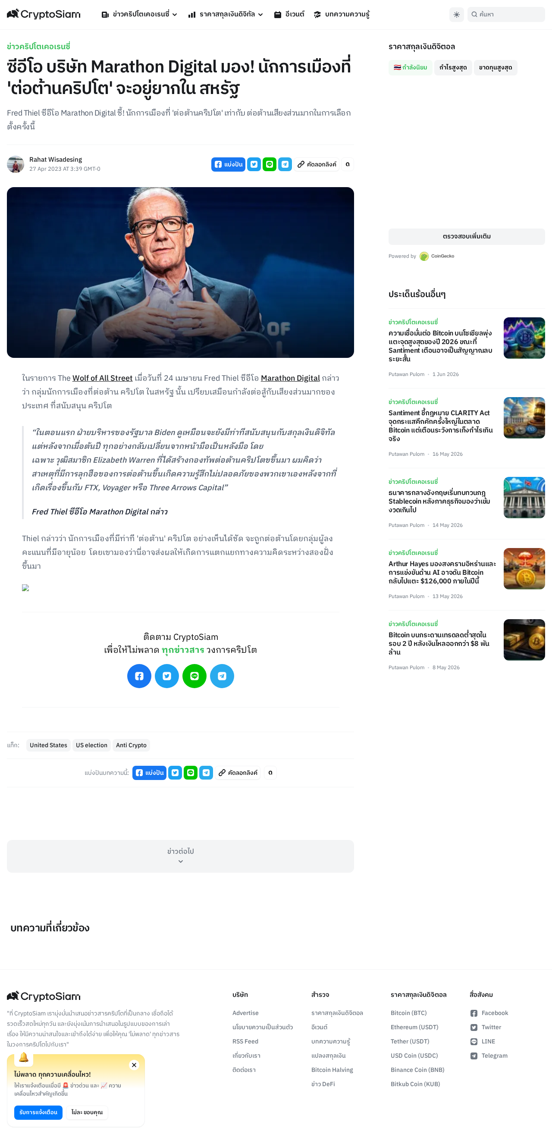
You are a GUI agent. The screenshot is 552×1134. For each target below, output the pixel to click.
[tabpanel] (467, 152)
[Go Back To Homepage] (43, 14)
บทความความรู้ (347, 14)
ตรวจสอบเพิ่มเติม (467, 236)
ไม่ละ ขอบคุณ (87, 1112)
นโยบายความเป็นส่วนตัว (262, 1027)
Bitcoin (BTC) (409, 1013)
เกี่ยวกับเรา (246, 1055)
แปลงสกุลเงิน (328, 1055)
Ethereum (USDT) (415, 1027)
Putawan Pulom (406, 374)
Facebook (495, 1013)
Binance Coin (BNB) (418, 1069)
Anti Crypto (131, 745)
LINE (488, 1041)
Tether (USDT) (410, 1041)
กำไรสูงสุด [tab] (453, 67)
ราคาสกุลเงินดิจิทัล (227, 14)
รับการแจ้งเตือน (38, 1112)
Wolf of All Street (102, 378)
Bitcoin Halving (332, 1069)
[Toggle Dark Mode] (456, 14)
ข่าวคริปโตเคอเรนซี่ (141, 14)
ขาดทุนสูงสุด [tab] (495, 67)
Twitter (491, 1027)
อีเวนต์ (294, 14)
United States (48, 745)
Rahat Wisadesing (55, 160)
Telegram (495, 1055)
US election (91, 745)
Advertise (245, 1013)
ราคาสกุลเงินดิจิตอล (337, 1013)
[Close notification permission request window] (134, 1065)
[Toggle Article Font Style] (347, 164)
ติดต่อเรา (244, 1069)
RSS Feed (245, 1041)
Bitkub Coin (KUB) (415, 1084)
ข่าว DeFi (323, 1084)
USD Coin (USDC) (414, 1055)
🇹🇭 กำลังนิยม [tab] (410, 67)
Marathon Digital (290, 378)
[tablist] (467, 64)
